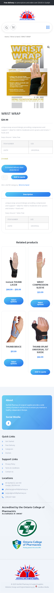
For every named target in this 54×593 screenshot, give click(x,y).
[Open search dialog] (6, 27)
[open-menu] (47, 27)
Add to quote (19, 177)
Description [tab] (28, 194)
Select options (13, 300)
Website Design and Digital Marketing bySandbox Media (27, 587)
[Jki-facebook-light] (8, 423)
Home (7, 36)
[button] (48, 47)
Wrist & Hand (15, 36)
